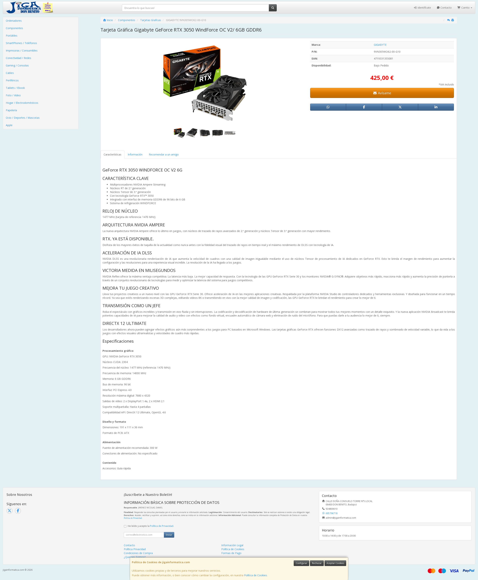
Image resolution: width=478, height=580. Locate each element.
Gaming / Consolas (17, 65)
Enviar (169, 534)
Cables (10, 73)
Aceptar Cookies (335, 563)
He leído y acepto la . (151, 526)
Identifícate (424, 7)
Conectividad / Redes (18, 58)
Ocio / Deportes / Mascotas (23, 117)
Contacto (446, 7)
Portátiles (11, 35)
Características (112, 154)
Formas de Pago (231, 553)
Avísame (384, 93)
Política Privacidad (135, 549)
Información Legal (232, 545)
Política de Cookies (255, 575)
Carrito (465, 7)
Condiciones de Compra (138, 553)
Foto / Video (13, 95)
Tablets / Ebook (15, 88)
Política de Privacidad (133, 518)
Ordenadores (14, 20)
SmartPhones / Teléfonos (21, 43)
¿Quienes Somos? (134, 557)
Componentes (14, 28)
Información (135, 154)
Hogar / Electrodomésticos (22, 103)
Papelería (11, 110)
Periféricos (12, 80)
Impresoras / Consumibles (22, 50)
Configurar (301, 563)
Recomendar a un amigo (164, 154)
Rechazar (317, 563)
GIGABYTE (380, 44)
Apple (9, 125)
